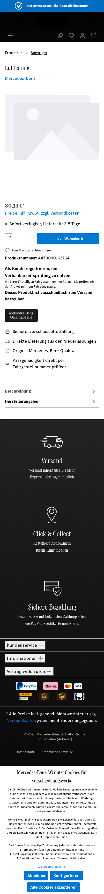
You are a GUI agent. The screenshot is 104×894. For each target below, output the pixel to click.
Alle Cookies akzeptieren (53, 887)
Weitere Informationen (52, 867)
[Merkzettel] (71, 35)
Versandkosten (21, 720)
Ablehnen (36, 875)
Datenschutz (25, 752)
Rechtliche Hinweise (57, 752)
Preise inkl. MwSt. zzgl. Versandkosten (42, 213)
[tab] (51, 391)
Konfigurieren (66, 875)
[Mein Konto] (82, 35)
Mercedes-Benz (20, 78)
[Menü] (10, 35)
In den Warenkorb (68, 238)
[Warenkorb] (93, 35)
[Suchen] (60, 35)
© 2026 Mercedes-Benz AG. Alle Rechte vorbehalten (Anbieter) (54, 736)
